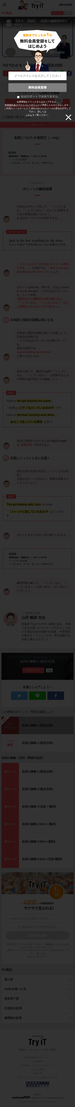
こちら (28, 115)
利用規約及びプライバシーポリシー (22, 105)
